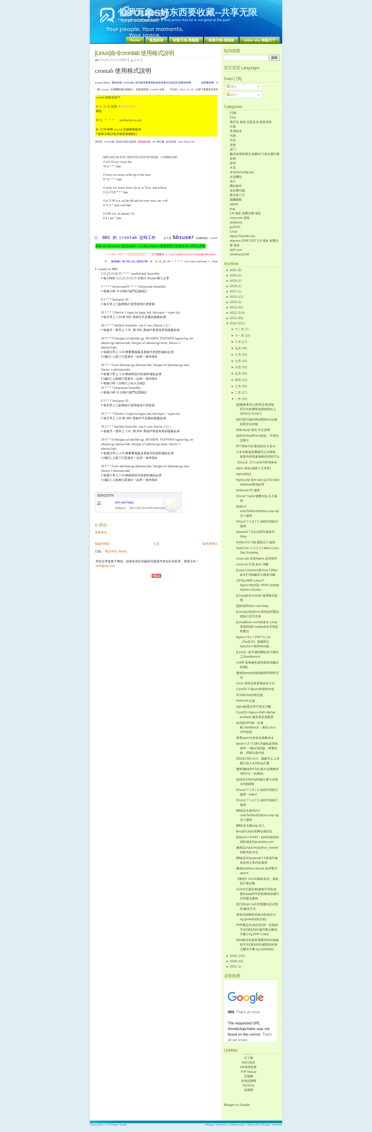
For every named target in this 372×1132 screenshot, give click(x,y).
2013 (233, 307)
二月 (238, 392)
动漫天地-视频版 (186, 40)
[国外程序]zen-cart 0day (252, 606)
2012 (233, 313)
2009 (233, 956)
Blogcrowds (238, 1124)
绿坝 (233, 163)
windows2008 (239, 254)
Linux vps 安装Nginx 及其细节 (256, 558)
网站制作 (236, 186)
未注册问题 (237, 190)
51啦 (233, 113)
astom (234, 204)
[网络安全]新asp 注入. (250, 825)
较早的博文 (210, 544)
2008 (233, 961)
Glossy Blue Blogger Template (264, 1124)
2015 (233, 297)
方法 (233, 140)
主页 (156, 544)
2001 (233, 966)
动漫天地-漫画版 (221, 40)
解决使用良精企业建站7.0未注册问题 (255, 154)
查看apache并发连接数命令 (255, 738)
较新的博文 (102, 544)
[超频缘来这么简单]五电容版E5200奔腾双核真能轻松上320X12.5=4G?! (256, 409)
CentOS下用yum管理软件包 (255, 689)
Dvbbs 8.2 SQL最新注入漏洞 (255, 542)
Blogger (230, 1105)
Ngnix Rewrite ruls (242, 236)
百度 (233, 126)
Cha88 (248, 1091)
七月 (238, 361)
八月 (238, 354)
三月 (238, 386)
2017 (233, 291)
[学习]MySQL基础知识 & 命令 (256, 446)
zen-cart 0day (124, 502)
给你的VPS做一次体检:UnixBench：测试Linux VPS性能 (256, 727)
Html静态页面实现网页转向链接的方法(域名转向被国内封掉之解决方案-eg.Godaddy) (257, 944)
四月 (238, 380)
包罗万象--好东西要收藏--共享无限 (187, 12)
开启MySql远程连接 (249, 695)
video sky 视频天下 (260, 40)
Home (135, 40)
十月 (238, 342)
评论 (233, 95)
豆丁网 (248, 1055)
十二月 (239, 329)
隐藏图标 (236, 199)
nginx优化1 (244, 474)
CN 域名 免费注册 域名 (245, 213)
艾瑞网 (248, 1073)
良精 (233, 158)
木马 (233, 167)
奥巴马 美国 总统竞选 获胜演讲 (251, 122)
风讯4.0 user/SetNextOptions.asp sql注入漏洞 (257, 511)
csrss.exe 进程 (240, 218)
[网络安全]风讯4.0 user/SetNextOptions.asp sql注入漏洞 (257, 815)
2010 (233, 323)
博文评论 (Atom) (116, 551)
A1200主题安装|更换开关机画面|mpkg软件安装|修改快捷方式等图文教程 (257, 893)
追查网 (248, 1087)
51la (233, 117)
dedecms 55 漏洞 (248, 490)
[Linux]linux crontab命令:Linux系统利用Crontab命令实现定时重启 (257, 626)
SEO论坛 (248, 1082)
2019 (233, 281)
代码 (233, 135)
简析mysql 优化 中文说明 (253, 430)
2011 (233, 318)
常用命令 (236, 131)
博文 (233, 87)
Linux (233, 231)
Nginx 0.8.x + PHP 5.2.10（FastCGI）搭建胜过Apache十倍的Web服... (253, 641)
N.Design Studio (117, 1124)
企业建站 (236, 177)
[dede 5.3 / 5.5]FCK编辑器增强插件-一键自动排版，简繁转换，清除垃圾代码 (257, 748)
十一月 (239, 335)
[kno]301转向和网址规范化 (254, 831)
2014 (233, 302)
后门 (233, 149)
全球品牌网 (248, 1077)
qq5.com (236, 250)
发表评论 (101, 532)
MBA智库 (248, 1059)
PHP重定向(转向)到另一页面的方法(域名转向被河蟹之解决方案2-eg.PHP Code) (257, 929)
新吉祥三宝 (237, 195)
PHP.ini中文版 (245, 701)
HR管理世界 (248, 1064)
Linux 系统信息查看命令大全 (255, 683)
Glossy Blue (97, 1124)
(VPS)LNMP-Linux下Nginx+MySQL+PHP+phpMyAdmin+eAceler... (257, 585)
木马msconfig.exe (242, 172)
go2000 (235, 227)
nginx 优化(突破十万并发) (253, 468)
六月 (238, 367)
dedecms (236, 222)
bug (232, 209)
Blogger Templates (216, 1124)
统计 (233, 181)
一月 (238, 399)
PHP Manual (248, 1068)
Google (245, 1105)
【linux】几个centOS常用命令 (256, 462)
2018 (233, 286)
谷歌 (233, 145)
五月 (238, 373)
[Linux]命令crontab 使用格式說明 (134, 53)
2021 (233, 270)
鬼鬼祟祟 (156, 40)
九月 (238, 348)
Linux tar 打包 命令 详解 (252, 564)
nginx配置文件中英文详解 (253, 706)
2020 (233, 275)
